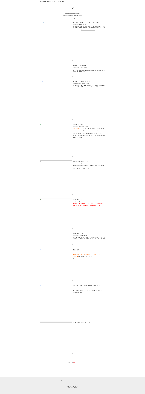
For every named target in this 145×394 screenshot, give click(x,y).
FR (99, 1)
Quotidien (77, 18)
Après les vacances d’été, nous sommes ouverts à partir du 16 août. (87, 286)
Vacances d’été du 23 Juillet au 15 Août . (81, 322)
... (95, 37)
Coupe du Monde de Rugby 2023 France (81, 161)
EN (101, 1)
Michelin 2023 (76, 250)
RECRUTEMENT (69, 386)
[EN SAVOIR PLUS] (56, 39)
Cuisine (72, 18)
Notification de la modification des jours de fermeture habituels (86, 22)
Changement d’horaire (78, 124)
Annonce (67, 18)
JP (104, 1)
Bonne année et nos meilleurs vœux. (81, 65)
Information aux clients (78, 233)
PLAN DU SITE (75, 386)
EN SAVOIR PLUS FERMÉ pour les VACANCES (81, 82)
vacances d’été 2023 (78, 199)
